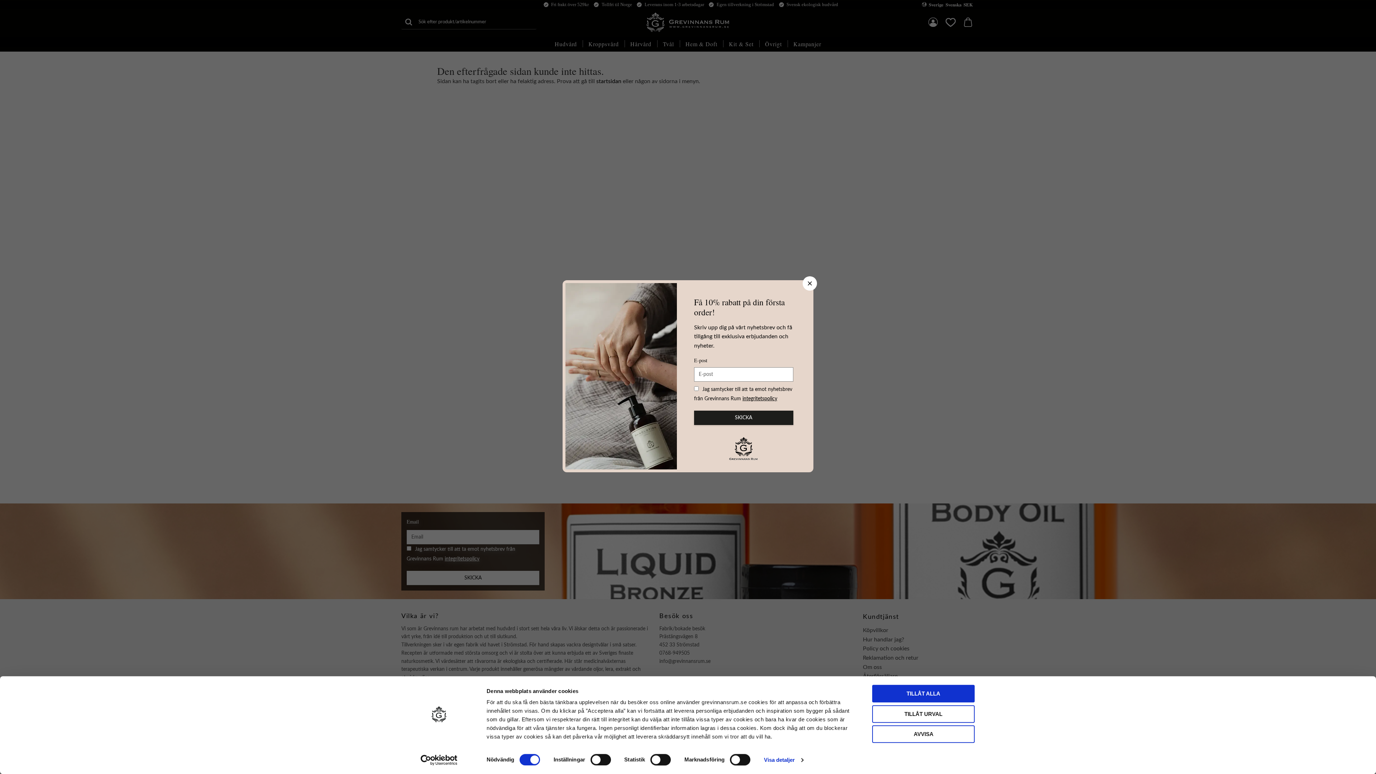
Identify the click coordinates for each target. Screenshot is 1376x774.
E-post (700, 360)
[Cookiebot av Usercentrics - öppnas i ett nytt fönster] (439, 760)
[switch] (601, 759)
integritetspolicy (759, 398)
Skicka (743, 417)
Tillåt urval (923, 714)
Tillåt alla (923, 694)
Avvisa (923, 734)
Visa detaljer (779, 760)
